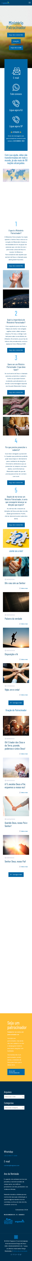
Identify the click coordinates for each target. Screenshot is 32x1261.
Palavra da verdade (13, 618)
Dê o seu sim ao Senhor (15, 583)
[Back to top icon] (16, 1237)
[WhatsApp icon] (11, 1254)
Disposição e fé (11, 654)
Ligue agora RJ (16, 110)
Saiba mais (24, 588)
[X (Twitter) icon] (15, 1254)
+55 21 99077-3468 (10, 1156)
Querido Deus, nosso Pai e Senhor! (16, 824)
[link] (16, 71)
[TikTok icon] (20, 1254)
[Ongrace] (5, 2)
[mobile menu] (29, 2)
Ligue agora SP (16, 126)
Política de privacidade (20, 1251)
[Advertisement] (16, 200)
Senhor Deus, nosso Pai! (15, 861)
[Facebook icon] (13, 1254)
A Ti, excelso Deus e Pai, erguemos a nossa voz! (15, 785)
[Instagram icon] (18, 1254)
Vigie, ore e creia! (12, 689)
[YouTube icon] (17, 1254)
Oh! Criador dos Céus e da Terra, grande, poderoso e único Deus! (15, 745)
